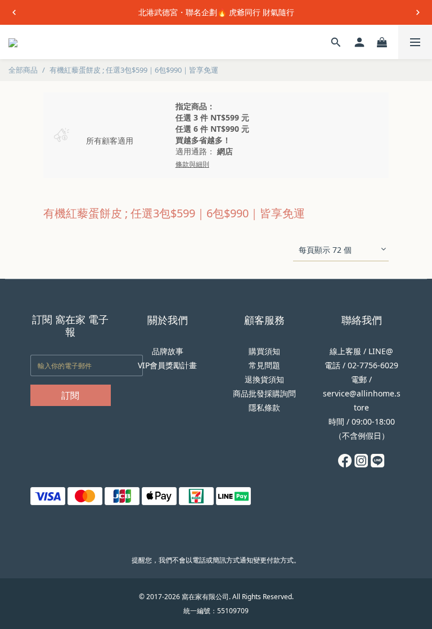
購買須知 (264, 351)
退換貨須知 (264, 379)
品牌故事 (167, 351)
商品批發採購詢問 (264, 393)
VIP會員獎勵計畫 (167, 365)
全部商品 (23, 70)
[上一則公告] (14, 12)
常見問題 (264, 365)
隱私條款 (264, 407)
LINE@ (380, 351)
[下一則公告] (418, 12)
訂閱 (70, 395)
